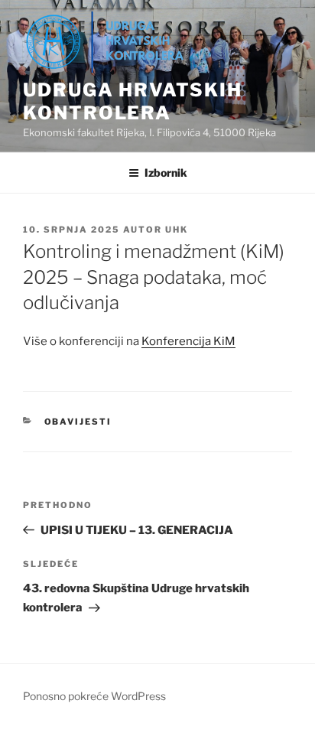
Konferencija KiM (188, 341)
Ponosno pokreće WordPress (94, 695)
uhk (176, 229)
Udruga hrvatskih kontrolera (132, 101)
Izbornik (166, 172)
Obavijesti (78, 421)
